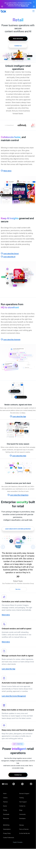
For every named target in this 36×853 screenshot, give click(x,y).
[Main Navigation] (34, 11)
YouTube (5, 784)
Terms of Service (24, 829)
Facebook (31, 784)
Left (2, 6)
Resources (6, 818)
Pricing (5, 810)
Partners (5, 802)
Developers (22, 818)
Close (34, 2)
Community (22, 814)
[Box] (3, 11)
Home (4, 793)
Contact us (18, 46)
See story (18, 589)
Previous (3, 547)
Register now (24, 6)
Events (5, 806)
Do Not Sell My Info (24, 833)
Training (21, 797)
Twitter (22, 784)
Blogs (20, 810)
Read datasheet (18, 38)
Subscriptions (7, 829)
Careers (5, 797)
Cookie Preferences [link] (8, 837)
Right (34, 6)
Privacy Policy (7, 833)
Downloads (6, 814)
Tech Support (23, 802)
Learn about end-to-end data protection (18, 529)
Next (33, 547)
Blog (13, 784)
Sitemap (21, 825)
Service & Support (24, 793)
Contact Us (22, 806)
